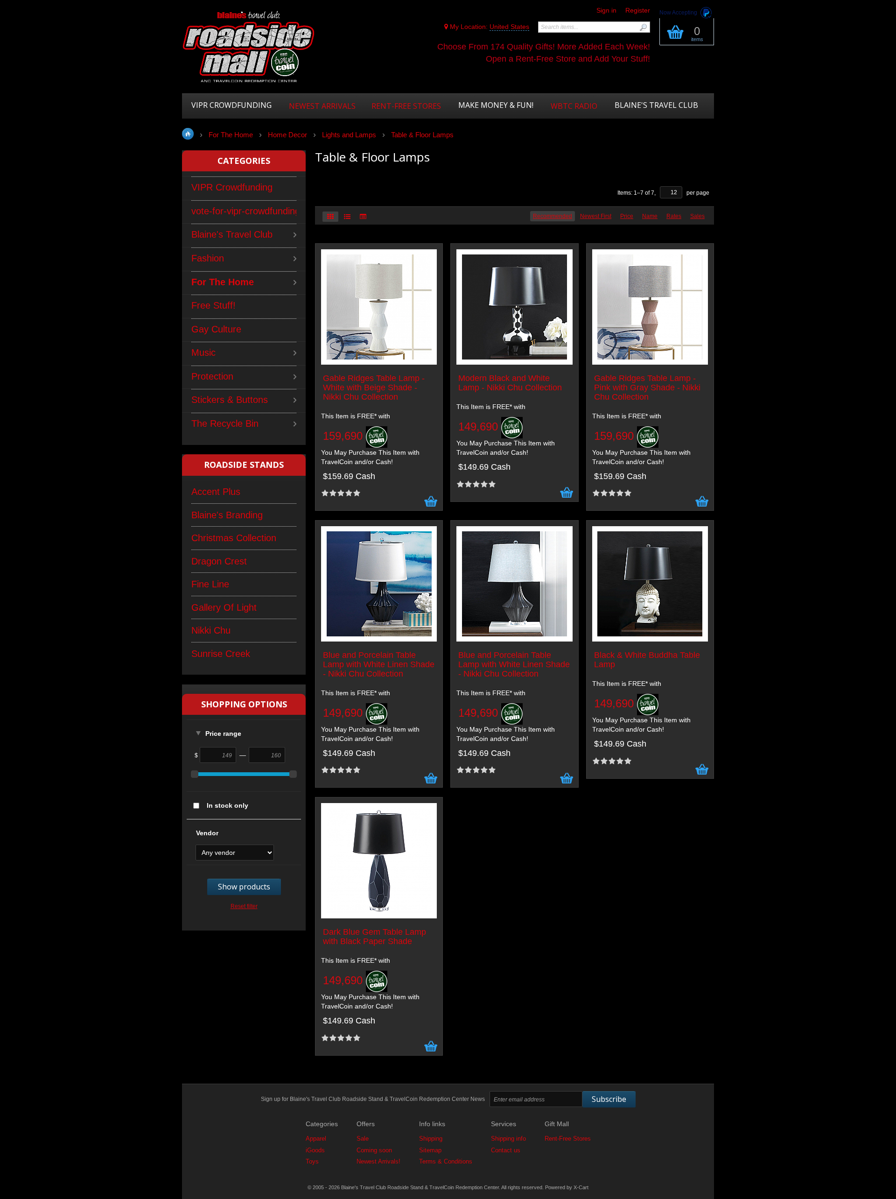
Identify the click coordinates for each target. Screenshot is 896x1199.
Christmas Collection (233, 538)
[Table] (363, 217)
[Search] (643, 27)
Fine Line (210, 584)
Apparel (316, 1138)
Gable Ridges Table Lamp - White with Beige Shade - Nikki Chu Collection (374, 388)
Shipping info (508, 1138)
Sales (697, 216)
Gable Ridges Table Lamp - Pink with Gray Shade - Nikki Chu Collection (647, 388)
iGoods (315, 1150)
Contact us (505, 1150)
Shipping (430, 1138)
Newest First (595, 216)
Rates (673, 216)
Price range (223, 733)
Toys (312, 1161)
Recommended (552, 216)
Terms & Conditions (445, 1161)
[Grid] (330, 217)
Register (637, 10)
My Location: (488, 26)
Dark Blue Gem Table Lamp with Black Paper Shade (374, 937)
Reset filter (244, 906)
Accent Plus (215, 492)
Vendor (207, 833)
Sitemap (430, 1150)
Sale (363, 1138)
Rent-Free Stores (568, 1138)
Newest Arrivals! (378, 1161)
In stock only (227, 805)
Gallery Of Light (224, 607)
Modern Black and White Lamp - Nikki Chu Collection (510, 383)
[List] (347, 217)
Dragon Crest (219, 561)
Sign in (606, 10)
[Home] (248, 47)
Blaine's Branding (227, 515)
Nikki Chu (211, 630)
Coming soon (374, 1150)
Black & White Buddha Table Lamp (647, 660)
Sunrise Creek (220, 654)
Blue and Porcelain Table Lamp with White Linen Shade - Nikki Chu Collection (378, 664)
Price (626, 216)
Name (650, 216)
